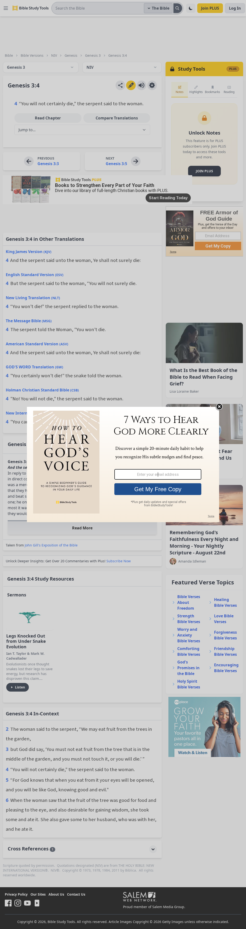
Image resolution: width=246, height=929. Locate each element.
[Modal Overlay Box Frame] (123, 464)
